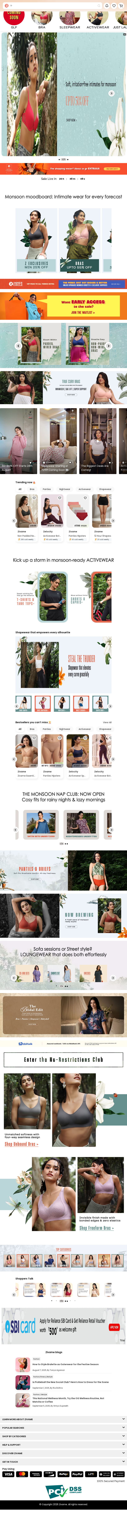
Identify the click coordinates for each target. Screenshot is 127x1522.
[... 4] (29, 973)
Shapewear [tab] (105, 489)
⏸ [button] (124, 34)
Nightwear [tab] (64, 489)
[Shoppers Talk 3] (61, 1290)
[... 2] (93, 973)
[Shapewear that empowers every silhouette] (63, 665)
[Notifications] (107, 6)
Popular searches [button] (14, 1427)
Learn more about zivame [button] (18, 1419)
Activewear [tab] (85, 489)
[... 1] (61, 973)
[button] (114, 6)
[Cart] (121, 6)
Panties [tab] (47, 489)
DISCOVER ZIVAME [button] (13, 1453)
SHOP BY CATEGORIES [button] (14, 1436)
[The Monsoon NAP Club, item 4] (81, 825)
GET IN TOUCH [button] (10, 1461)
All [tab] (20, 489)
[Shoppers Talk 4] (88, 1290)
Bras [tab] (32, 489)
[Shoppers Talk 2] (34, 1290)
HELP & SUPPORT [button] (12, 1444)
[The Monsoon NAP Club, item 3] (41, 825)
